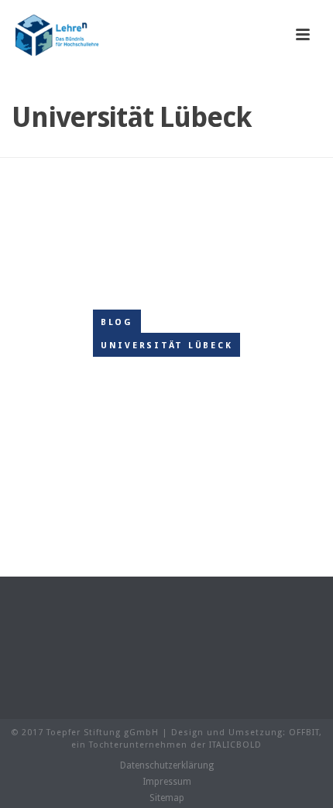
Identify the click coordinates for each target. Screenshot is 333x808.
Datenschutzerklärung (167, 765)
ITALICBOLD (235, 745)
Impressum (166, 781)
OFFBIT (304, 733)
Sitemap (166, 798)
